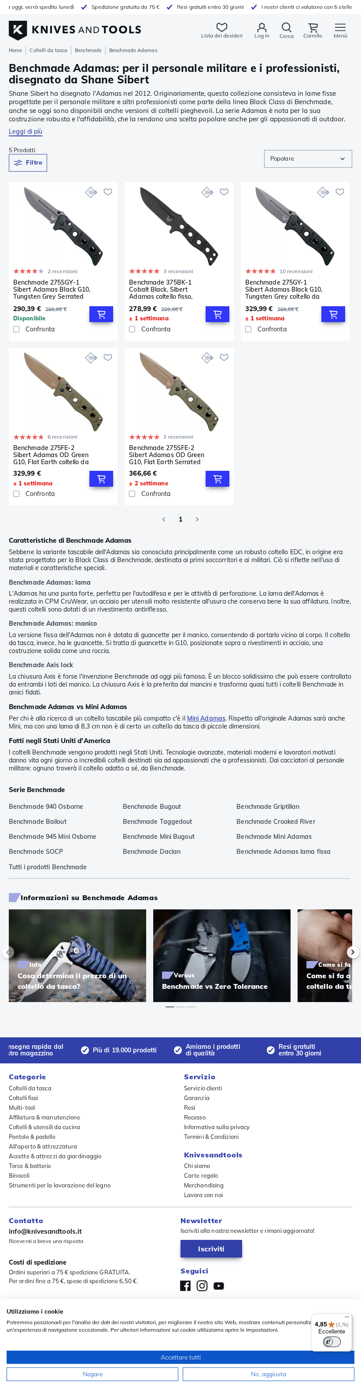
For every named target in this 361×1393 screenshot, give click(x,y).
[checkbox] (16, 329)
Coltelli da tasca (48, 50)
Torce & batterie (30, 1165)
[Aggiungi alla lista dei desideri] (108, 192)
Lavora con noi (203, 1194)
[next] (338, 952)
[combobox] (308, 159)
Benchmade (88, 50)
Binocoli (19, 1175)
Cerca (287, 36)
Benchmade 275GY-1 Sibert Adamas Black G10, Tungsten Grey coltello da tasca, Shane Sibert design (283, 289)
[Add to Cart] (101, 314)
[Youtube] (218, 1285)
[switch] (332, 1342)
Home (15, 50)
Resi (189, 1107)
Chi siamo (197, 1165)
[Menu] (347, 1319)
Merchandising (204, 1185)
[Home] (75, 26)
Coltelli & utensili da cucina (44, 1126)
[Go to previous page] (164, 519)
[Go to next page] (197, 519)
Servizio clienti (203, 1088)
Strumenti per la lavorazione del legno (60, 1185)
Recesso (195, 1117)
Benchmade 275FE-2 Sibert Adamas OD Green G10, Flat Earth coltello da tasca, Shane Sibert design (51, 455)
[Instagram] (202, 1285)
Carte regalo (201, 1175)
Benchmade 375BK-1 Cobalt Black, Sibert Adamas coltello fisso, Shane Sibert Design (160, 289)
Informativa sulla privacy (217, 1126)
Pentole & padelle (32, 1136)
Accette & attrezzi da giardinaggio (55, 1156)
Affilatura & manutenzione (45, 1117)
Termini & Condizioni (211, 1136)
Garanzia (197, 1097)
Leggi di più (25, 131)
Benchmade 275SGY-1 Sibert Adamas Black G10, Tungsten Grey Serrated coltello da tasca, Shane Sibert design (51, 289)
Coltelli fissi (23, 1097)
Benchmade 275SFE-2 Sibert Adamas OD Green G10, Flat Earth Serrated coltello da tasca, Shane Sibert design (166, 455)
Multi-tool (22, 1107)
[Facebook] (185, 1285)
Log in (261, 35)
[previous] (23, 952)
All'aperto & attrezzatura (43, 1146)
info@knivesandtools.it (45, 1231)
